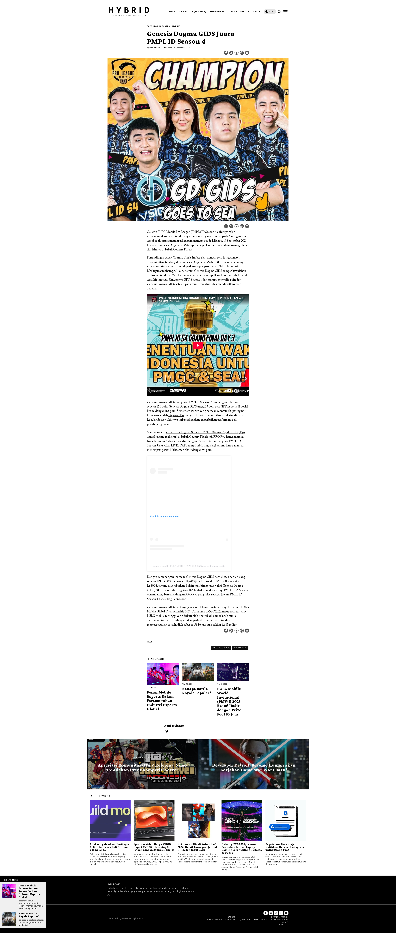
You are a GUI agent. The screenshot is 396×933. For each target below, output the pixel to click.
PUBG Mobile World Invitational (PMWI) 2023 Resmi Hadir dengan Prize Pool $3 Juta (229, 701)
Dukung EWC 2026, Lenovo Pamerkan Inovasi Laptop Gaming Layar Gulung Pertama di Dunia (242, 848)
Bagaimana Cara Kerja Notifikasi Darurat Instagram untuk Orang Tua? (284, 847)
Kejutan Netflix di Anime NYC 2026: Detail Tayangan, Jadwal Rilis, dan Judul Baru (197, 847)
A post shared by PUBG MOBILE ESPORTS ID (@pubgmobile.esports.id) (189, 566)
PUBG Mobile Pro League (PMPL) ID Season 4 (187, 232)
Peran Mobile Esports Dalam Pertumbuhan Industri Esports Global (162, 700)
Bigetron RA (176, 415)
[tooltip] (226, 53)
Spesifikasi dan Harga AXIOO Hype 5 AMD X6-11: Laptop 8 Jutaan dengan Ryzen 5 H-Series (154, 847)
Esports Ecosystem (158, 26)
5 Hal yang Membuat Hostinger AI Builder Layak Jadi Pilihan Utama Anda (109, 847)
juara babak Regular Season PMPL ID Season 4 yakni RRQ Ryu (205, 432)
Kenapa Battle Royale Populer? (196, 691)
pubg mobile (240, 648)
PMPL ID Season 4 (221, 648)
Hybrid (176, 26)
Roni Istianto (154, 48)
